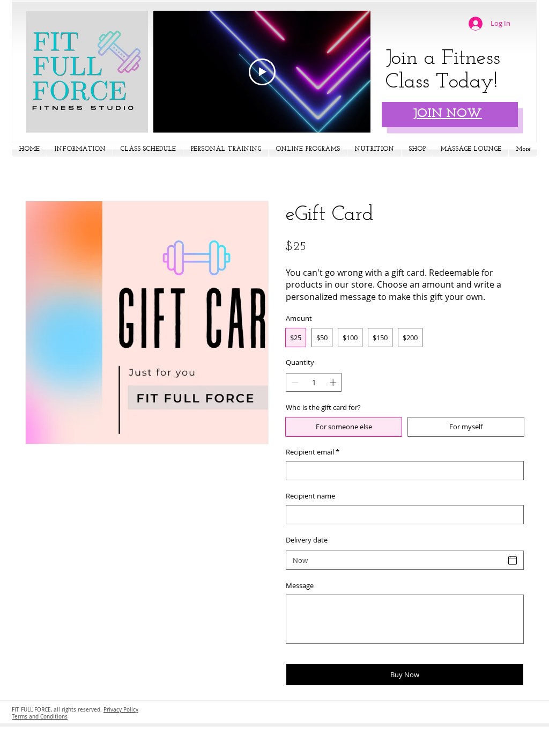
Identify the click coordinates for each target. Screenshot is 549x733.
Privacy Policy (120, 709)
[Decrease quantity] (293, 382)
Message (300, 585)
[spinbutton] (314, 382)
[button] (80, 149)
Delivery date (307, 540)
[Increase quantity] (334, 382)
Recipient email (312, 452)
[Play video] (262, 71)
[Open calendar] (512, 560)
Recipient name (310, 496)
